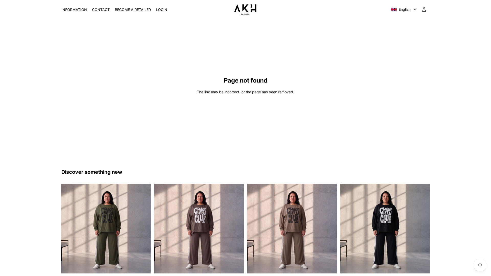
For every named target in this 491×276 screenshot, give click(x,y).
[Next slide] (143, 228)
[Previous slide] (69, 228)
